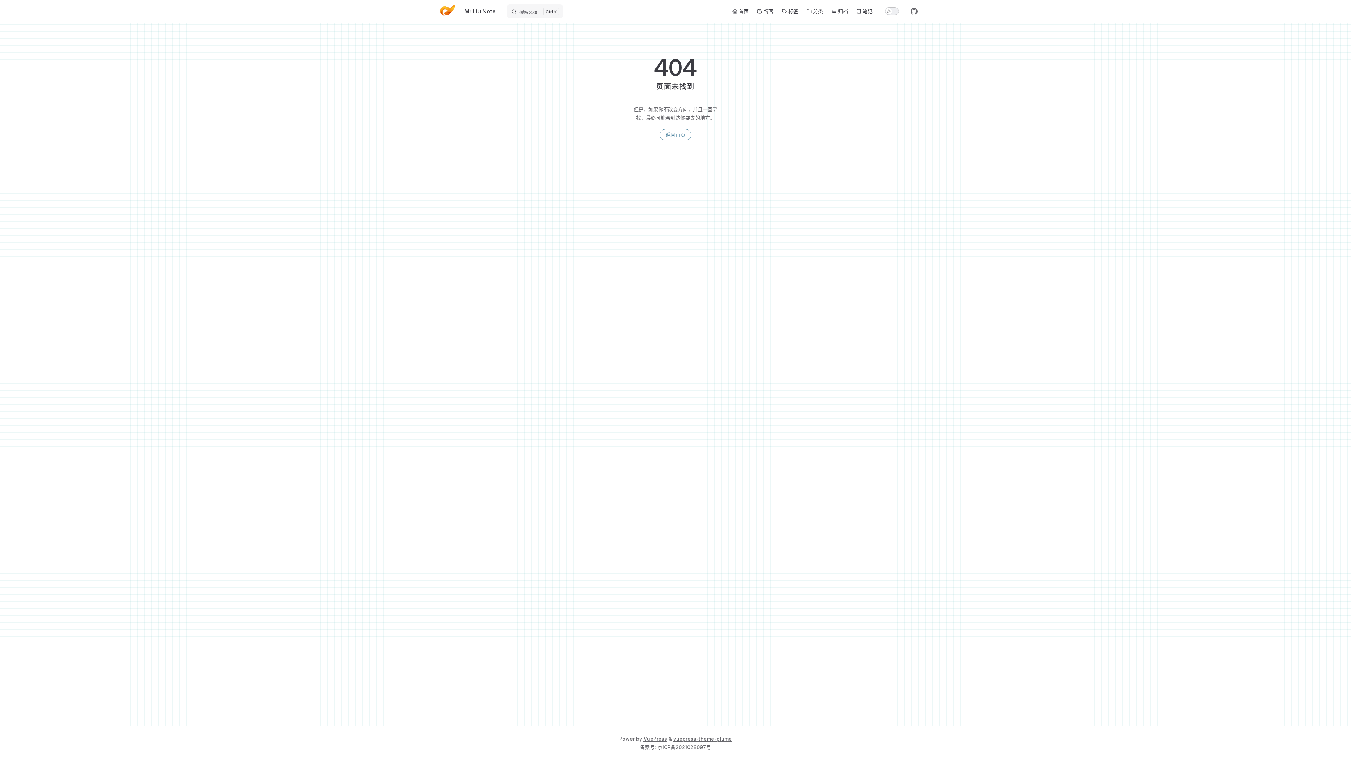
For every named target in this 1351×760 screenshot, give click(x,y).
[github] (914, 11)
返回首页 (675, 135)
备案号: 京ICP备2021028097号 (675, 747)
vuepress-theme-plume (702, 739)
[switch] (892, 11)
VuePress (655, 739)
